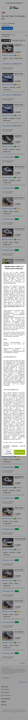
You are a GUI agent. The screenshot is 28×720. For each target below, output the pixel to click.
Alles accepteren (20, 452)
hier (4, 308)
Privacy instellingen (8, 452)
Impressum (15, 446)
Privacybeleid (6, 446)
